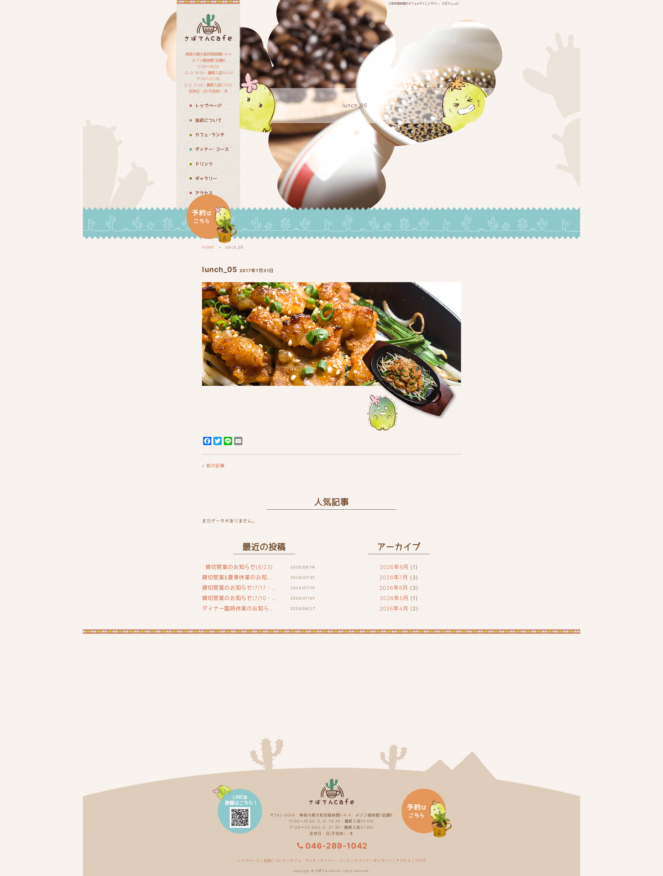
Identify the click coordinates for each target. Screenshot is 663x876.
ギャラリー (382, 860)
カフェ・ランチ (303, 860)
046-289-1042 (336, 845)
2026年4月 (393, 609)
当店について (274, 860)
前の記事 (215, 465)
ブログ (420, 860)
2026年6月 (393, 588)
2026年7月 (393, 577)
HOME (208, 247)
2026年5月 (394, 598)
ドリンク (361, 860)
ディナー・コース (335, 860)
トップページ (248, 860)
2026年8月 (394, 567)
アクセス (403, 860)
